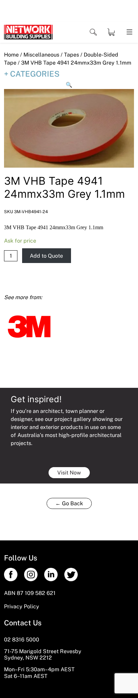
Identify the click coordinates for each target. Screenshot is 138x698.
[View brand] (29, 326)
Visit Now (69, 472)
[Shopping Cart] (111, 32)
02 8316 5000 (21, 639)
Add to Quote (46, 256)
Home (11, 55)
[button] (69, 85)
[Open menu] (129, 32)
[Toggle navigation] (93, 32)
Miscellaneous (41, 55)
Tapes (71, 55)
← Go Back (69, 503)
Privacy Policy (21, 606)
